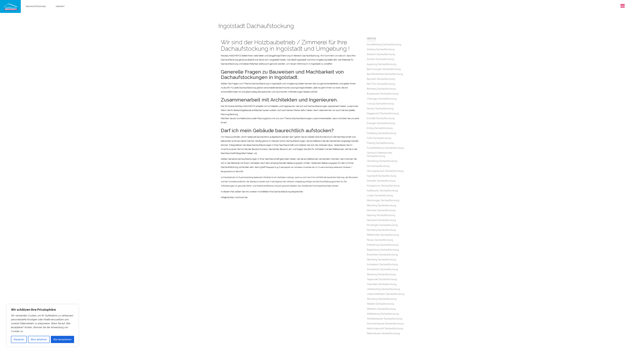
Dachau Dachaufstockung (380, 108)
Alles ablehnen (39, 339)
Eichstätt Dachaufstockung (380, 118)
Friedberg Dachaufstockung (381, 133)
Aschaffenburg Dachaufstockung (384, 44)
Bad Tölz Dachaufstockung (381, 84)
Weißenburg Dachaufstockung (383, 313)
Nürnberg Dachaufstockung (381, 230)
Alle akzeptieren (62, 339)
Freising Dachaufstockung (380, 143)
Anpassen (19, 339)
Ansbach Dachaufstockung (381, 54)
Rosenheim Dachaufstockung (382, 254)
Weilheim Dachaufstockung (381, 309)
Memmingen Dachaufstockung (383, 200)
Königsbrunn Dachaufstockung (383, 185)
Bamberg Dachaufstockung (381, 88)
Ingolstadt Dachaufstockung (381, 176)
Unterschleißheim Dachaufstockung (385, 294)
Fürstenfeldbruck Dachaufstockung (385, 148)
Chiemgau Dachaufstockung (382, 98)
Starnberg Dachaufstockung (381, 259)
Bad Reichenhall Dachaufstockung (385, 74)
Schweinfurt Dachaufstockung (382, 269)
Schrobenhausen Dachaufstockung (385, 323)
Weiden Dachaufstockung (380, 304)
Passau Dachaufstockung (380, 240)
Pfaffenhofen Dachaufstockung (383, 235)
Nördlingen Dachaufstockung (382, 225)
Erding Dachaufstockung (380, 128)
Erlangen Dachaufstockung (381, 123)
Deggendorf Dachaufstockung (383, 113)
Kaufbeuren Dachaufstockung (382, 190)
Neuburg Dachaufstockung (381, 215)
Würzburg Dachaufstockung (382, 299)
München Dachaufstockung (381, 210)
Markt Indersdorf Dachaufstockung (385, 328)
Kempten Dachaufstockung (381, 180)
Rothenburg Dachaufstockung (382, 245)
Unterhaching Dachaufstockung (383, 289)
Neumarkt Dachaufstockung (381, 220)
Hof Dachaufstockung (378, 166)
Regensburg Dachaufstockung (383, 249)
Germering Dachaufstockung (382, 161)
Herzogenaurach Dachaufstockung (385, 171)
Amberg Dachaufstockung (380, 49)
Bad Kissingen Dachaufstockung (384, 69)
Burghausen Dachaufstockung (382, 93)
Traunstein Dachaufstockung (382, 284)
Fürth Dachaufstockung (379, 138)
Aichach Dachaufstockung (380, 59)
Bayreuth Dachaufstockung (381, 79)
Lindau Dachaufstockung (380, 195)
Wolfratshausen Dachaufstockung (384, 318)
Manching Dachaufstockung (381, 205)
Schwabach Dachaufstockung (382, 264)
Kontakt (60, 6)
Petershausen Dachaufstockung (383, 333)
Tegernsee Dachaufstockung (382, 279)
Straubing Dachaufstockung (381, 274)
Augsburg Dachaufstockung (381, 64)
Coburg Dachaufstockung (380, 103)
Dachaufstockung (36, 6)
